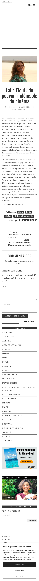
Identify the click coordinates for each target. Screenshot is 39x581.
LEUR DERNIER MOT (12, 394)
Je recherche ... (29, 321)
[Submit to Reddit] (33, 220)
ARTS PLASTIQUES (11, 345)
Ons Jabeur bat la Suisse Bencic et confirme (19, 236)
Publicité (6, 539)
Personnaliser (19, 570)
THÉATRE (7, 440)
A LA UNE (7, 332)
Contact (5, 542)
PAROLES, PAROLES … (13, 415)
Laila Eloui (8, 216)
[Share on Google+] (26, 220)
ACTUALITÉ (8, 336)
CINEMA (6, 349)
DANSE (5, 353)
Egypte (28, 212)
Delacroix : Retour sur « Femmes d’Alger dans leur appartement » (19, 243)
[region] (19, 562)
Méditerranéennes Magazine (24, 216)
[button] (31, 5)
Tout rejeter (19, 576)
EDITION (6, 366)
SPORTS (6, 436)
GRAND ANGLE (9, 374)
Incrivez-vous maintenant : (11, 510)
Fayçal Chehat (25, 107)
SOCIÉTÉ (6, 432)
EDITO (5, 370)
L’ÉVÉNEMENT (9, 383)
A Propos (6, 536)
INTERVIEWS (8, 378)
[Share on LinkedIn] (36, 220)
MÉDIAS (6, 402)
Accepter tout (19, 565)
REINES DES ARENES (12, 428)
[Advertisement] (19, 27)
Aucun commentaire (18, 110)
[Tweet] (23, 220)
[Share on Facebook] (20, 220)
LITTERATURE (9, 398)
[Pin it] (29, 220)
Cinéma (20, 212)
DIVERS (6, 361)
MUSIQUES (7, 411)
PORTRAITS (8, 423)
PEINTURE (7, 419)
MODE (5, 407)
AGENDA (6, 340)
